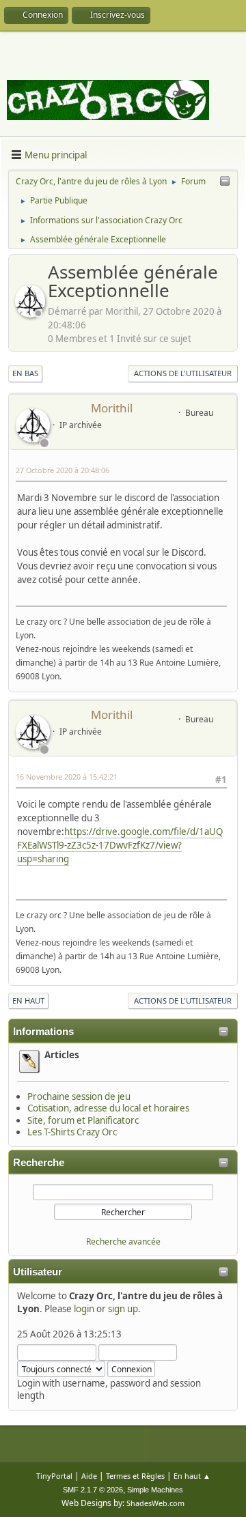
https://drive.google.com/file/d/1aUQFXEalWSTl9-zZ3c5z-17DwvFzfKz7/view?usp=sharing (120, 845)
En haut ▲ (192, 1476)
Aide (89, 1476)
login (84, 1309)
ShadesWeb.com (155, 1503)
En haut (28, 1000)
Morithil (112, 408)
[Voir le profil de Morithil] (31, 313)
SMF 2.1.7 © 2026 (93, 1490)
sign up (123, 1309)
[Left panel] (224, 181)
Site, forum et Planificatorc (83, 1120)
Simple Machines (155, 1490)
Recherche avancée (123, 1241)
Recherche (38, 1162)
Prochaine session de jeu (79, 1096)
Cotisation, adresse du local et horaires (108, 1108)
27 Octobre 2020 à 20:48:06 (62, 470)
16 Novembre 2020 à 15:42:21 (67, 776)
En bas (25, 373)
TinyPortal (54, 1476)
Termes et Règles (135, 1476)
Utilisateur (37, 1271)
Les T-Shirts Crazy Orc (72, 1132)
